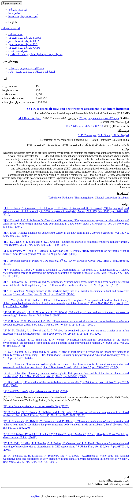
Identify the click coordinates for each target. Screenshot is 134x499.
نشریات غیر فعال (18, 50)
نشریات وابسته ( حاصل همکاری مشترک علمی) (35, 54)
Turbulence (54, 197)
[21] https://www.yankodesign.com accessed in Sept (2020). (36, 406)
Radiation (67, 197)
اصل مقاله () (29, 118)
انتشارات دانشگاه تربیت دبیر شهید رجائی (31, 71)
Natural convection (106, 197)
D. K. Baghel (121, 135)
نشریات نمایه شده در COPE (24, 47)
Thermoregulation (84, 197)
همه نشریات (15, 34)
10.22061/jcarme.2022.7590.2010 (84, 126)
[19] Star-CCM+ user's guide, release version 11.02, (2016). (35, 391)
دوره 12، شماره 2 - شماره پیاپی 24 (99, 118)
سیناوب (35, 495)
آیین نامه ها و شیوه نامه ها (23, 16)
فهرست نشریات (17, 9)
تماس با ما (14, 12)
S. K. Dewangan (87, 135)
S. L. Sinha (104, 135)
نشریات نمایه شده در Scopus (24, 37)
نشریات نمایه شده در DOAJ (24, 40)
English (12, 22)
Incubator (123, 197)
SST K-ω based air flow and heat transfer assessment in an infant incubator (78, 108)
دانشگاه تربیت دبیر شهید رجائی (26, 68)
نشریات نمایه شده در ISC (23, 44)
